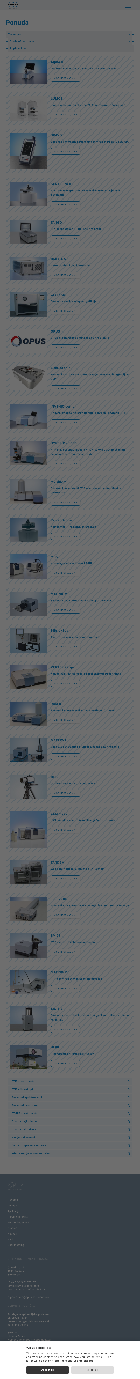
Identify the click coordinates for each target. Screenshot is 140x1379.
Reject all (92, 1369)
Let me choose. (84, 1360)
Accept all (47, 1369)
